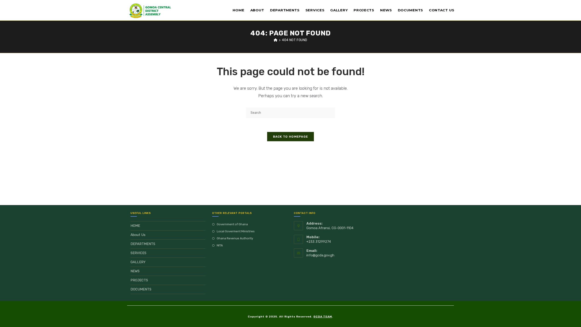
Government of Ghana (232, 224)
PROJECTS (139, 280)
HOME (135, 226)
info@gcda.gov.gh (320, 255)
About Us (137, 235)
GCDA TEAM (322, 316)
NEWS (135, 271)
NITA (220, 245)
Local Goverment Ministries (236, 231)
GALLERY (137, 262)
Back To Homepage (290, 136)
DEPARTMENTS (142, 244)
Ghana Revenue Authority (235, 238)
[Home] (276, 40)
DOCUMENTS (140, 289)
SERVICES (138, 253)
